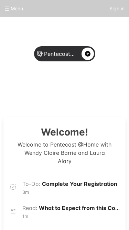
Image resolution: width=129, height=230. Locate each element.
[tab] (43, 90)
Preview (87, 90)
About (42, 90)
